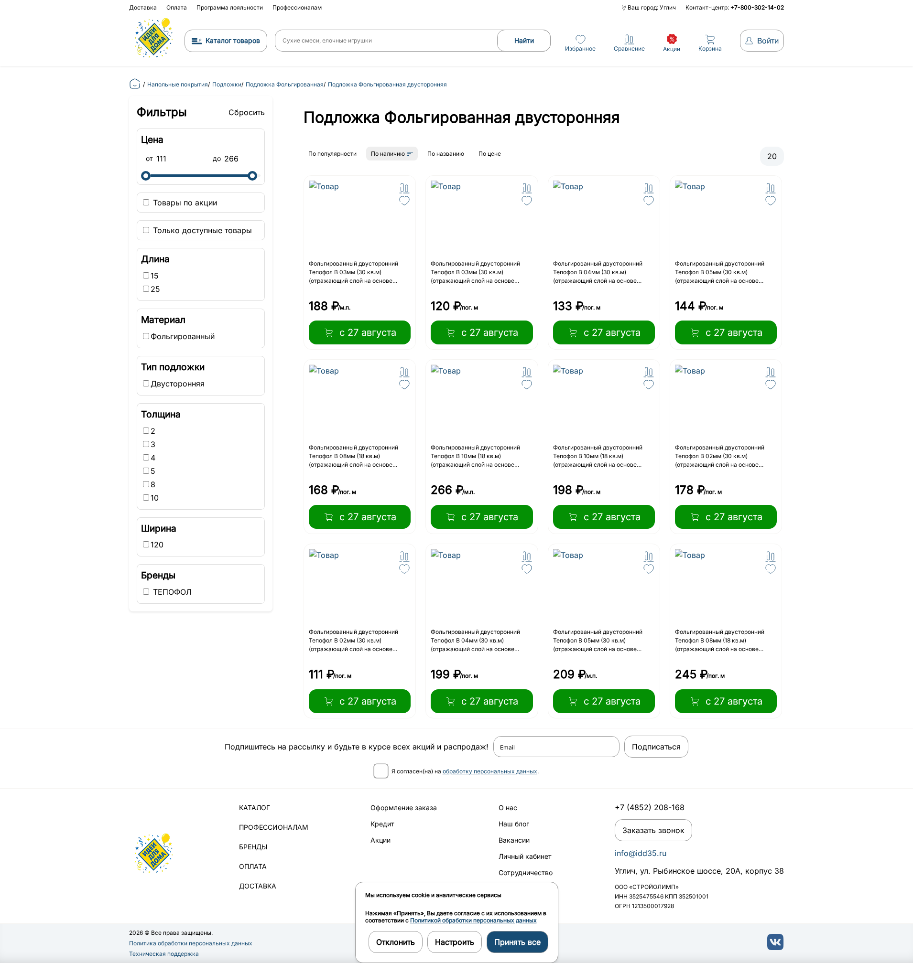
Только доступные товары (201, 230)
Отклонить (395, 942)
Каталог (254, 807)
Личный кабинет (525, 856)
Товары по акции (184, 202)
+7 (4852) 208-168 (650, 807)
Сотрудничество (526, 872)
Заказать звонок (653, 830)
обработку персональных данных (490, 771)
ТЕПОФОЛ (171, 592)
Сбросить (246, 112)
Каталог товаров (233, 40)
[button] (404, 188)
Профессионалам (297, 7)
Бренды (253, 847)
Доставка (143, 7)
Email (507, 747)
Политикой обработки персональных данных (473, 920)
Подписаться (656, 746)
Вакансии (514, 840)
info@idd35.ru (640, 853)
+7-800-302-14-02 (757, 7)
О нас (508, 807)
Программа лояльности (229, 7)
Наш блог (514, 824)
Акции (380, 840)
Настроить (454, 942)
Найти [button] (524, 40)
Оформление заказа (403, 807)
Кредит (382, 824)
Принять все (517, 942)
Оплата (176, 7)
